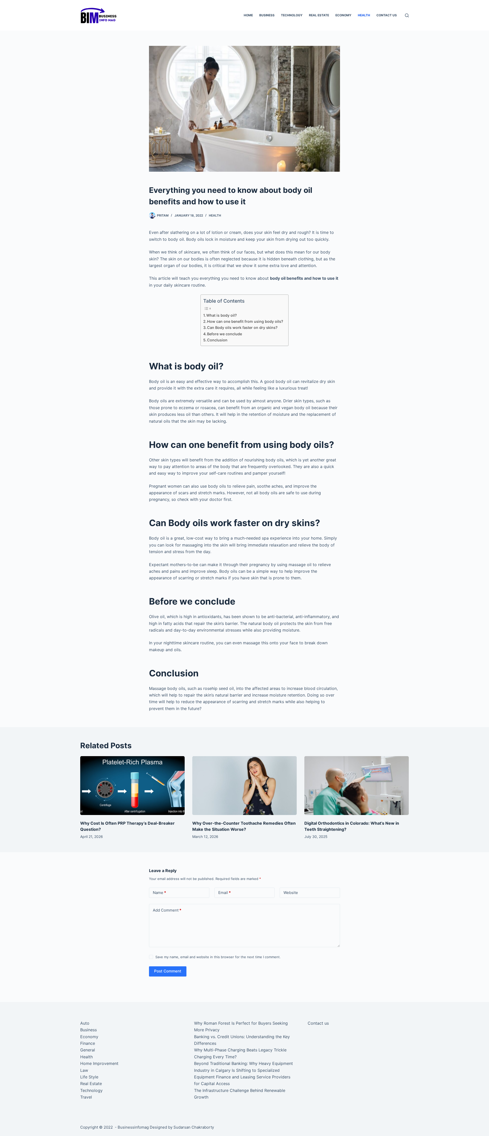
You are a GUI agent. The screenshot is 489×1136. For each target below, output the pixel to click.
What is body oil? (221, 315)
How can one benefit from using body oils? (245, 321)
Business (267, 15)
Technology (292, 15)
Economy (343, 15)
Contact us (386, 15)
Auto (84, 1023)
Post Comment (167, 971)
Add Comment (167, 910)
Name (159, 892)
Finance (87, 1043)
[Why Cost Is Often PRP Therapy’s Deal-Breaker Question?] (132, 785)
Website (290, 892)
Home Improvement (99, 1063)
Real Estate (319, 15)
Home (248, 15)
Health (364, 15)
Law (84, 1070)
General (87, 1049)
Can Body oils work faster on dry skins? (243, 327)
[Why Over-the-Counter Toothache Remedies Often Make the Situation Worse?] (244, 785)
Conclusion (217, 340)
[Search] (407, 15)
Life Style (89, 1076)
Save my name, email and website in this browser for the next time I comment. (218, 957)
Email (224, 892)
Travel (86, 1097)
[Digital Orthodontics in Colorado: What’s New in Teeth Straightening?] (356, 785)
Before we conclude (224, 334)
